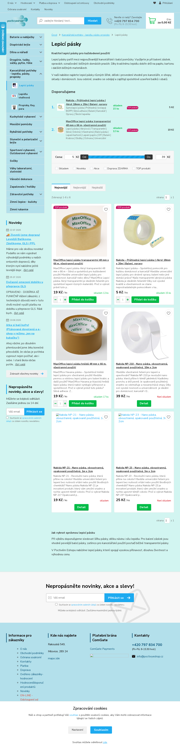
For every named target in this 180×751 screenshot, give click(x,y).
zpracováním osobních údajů (83, 605)
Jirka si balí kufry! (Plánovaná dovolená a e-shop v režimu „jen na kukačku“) (23, 331)
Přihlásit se (34, 412)
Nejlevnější (79, 187)
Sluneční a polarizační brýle (24, 141)
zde (105, 742)
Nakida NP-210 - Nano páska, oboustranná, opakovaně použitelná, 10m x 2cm (142, 365)
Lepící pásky (26, 85)
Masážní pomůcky (21, 124)
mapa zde (54, 658)
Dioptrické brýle (20, 44)
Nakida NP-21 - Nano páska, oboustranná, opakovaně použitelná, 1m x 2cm (78, 469)
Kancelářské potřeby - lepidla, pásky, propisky (23, 74)
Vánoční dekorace (21, 179)
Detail (144, 403)
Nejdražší (97, 187)
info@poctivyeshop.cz (150, 656)
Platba (24, 666)
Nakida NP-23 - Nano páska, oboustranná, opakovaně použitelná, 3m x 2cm (141, 469)
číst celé (29, 270)
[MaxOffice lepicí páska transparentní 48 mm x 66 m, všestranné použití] (81, 231)
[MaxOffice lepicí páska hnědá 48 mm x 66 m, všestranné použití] (81, 334)
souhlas (73, 715)
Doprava (25, 670)
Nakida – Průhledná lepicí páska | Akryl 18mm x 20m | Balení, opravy (86, 102)
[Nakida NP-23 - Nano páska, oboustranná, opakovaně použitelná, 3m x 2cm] (144, 438)
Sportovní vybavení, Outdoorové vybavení (24, 151)
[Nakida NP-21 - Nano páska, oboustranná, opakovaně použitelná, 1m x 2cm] (81, 438)
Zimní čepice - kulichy (23, 202)
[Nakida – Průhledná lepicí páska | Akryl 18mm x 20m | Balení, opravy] (144, 231)
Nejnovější (60, 187)
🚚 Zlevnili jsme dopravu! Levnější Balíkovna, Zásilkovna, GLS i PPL (23, 239)
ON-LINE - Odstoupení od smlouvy (29, 700)
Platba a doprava (48, 3)
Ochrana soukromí (17, 9)
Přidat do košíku (83, 299)
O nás (11, 3)
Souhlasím (101, 730)
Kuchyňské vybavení (23, 116)
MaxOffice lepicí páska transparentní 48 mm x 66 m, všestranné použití (88, 123)
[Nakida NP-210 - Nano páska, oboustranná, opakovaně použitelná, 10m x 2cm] (144, 334)
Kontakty (35, 9)
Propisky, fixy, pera (27, 107)
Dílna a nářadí (19, 52)
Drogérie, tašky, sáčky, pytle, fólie (21, 61)
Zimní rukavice (19, 209)
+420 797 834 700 (126, 21)
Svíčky (14, 161)
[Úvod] (20, 20)
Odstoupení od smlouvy (76, 3)
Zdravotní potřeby (22, 194)
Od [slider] (84, 157)
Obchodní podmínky (104, 3)
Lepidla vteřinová (24, 95)
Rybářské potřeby (21, 132)
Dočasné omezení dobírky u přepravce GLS (24, 284)
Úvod (54, 35)
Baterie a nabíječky (22, 37)
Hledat (93, 21)
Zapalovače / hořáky (23, 186)
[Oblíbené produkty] (154, 6)
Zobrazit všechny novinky (24, 373)
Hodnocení (26, 3)
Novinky (48, 9)
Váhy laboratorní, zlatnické (21, 170)
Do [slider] (148, 157)
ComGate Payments (102, 649)
